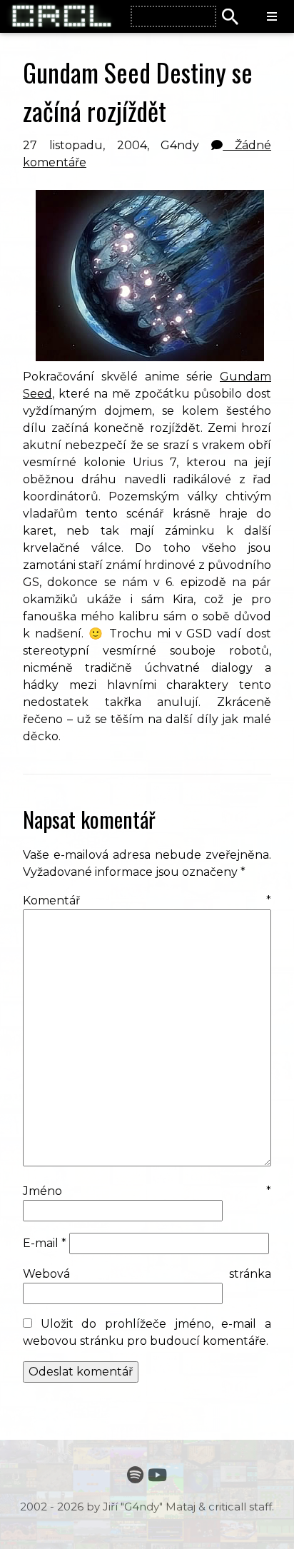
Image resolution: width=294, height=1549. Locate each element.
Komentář (147, 900)
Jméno (147, 1191)
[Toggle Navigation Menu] (272, 17)
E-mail (44, 1243)
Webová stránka (147, 1274)
